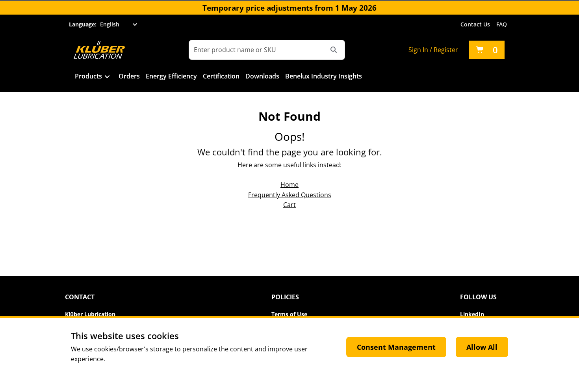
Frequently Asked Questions (289, 194)
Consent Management (396, 347)
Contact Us (475, 24)
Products (88, 76)
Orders (129, 76)
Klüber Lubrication (90, 314)
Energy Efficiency (171, 76)
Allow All (481, 347)
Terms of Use (289, 314)
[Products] (107, 77)
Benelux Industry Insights (323, 76)
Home (289, 184)
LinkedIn (472, 314)
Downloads (262, 76)
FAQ (501, 24)
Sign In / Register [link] (433, 49)
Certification (221, 76)
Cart (289, 204)
